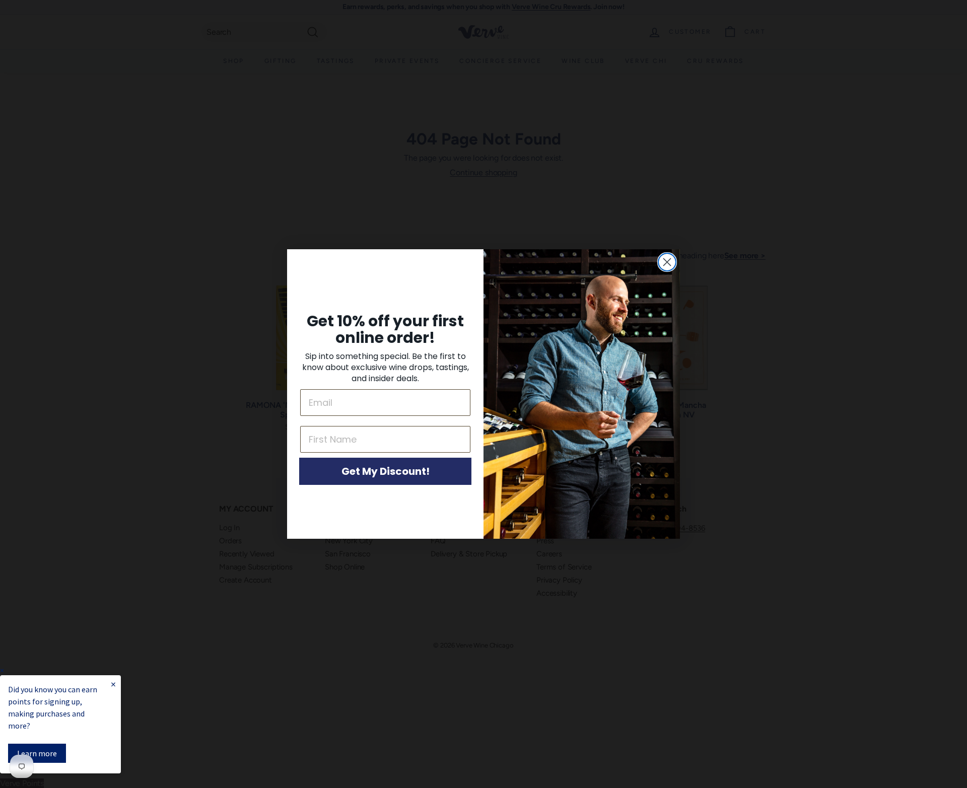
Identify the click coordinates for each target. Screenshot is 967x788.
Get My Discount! (385, 471)
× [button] (2, 670)
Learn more (37, 753)
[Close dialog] (667, 262)
